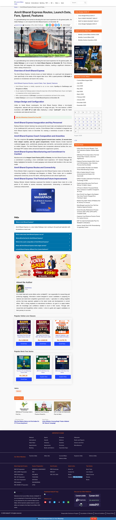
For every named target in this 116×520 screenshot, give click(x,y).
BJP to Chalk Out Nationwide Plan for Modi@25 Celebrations (88, 221)
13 (87, 122)
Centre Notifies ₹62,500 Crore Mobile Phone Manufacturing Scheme (87, 168)
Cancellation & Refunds (86, 513)
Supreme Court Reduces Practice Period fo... (42, 413)
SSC (33, 472)
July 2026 (79, 83)
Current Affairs (63, 455)
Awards (46, 440)
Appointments (32, 445)
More (56, 3)
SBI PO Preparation (19, 469)
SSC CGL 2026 (54, 474)
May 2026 (80, 88)
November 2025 (81, 105)
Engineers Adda (78, 455)
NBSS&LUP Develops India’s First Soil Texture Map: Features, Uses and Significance (88, 156)
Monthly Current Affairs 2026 (86, 37)
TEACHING (35, 477)
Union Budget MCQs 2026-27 (86, 15)
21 (91, 125)
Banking (42, 3)
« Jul (75, 140)
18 (79, 125)
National (27, 3)
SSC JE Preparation (19, 477)
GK (51, 3)
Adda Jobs (47, 455)
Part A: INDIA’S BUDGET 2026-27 (87, 18)
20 (87, 125)
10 (75, 122)
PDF (47, 3)
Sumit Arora (19, 25)
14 (91, 122)
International (35, 3)
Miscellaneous (78, 445)
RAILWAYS (35, 474)
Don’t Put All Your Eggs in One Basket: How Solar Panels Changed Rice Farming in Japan (88, 196)
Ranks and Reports (79, 440)
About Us (70, 469)
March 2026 (80, 94)
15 (95, 122)
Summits (61, 442)
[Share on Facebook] (56, 25)
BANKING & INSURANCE (38, 469)
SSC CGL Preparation (20, 479)
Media (69, 474)
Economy (61, 445)
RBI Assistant (17, 482)
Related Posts (19, 398)
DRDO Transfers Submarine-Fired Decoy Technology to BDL (88, 179)
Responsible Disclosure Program (70, 513)
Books (87, 479)
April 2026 (80, 91)
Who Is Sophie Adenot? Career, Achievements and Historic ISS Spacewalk (86, 174)
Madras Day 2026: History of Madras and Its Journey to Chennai (88, 201)
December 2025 (81, 102)
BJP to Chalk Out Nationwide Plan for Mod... (62, 413)
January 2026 (81, 99)
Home (16, 7)
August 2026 (84, 80)
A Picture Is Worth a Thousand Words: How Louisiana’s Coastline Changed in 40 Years (88, 189)
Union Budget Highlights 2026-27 (87, 24)
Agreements (47, 445)
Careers (75, 477)
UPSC (33, 484)
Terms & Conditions (100, 513)
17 (75, 125)
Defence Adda (63, 458)
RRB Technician (54, 469)
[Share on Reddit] (53, 25)
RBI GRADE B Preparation (21, 484)
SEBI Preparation (18, 474)
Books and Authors (49, 447)
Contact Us (71, 472)
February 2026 (81, 97)
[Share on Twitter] (58, 25)
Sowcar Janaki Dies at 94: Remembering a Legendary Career (88, 226)
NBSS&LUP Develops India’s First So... (24, 413)
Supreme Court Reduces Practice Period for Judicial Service (88, 217)
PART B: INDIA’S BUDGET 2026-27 (88, 21)
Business (61, 437)
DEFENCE (35, 479)
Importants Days (63, 447)
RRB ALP (52, 472)
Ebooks (88, 477)
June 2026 (80, 86)
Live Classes (89, 472)
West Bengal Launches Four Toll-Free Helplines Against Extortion (87, 206)
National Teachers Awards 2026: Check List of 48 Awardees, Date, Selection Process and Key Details (88, 163)
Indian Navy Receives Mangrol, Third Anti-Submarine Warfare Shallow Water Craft (88, 150)
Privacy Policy (110, 513)
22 (95, 125)
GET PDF (93, 518)
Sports (46, 437)
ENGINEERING (36, 482)
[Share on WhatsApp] (47, 25)
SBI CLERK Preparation (20, 472)
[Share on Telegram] (50, 25)
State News (32, 442)
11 (79, 122)
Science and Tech (79, 442)
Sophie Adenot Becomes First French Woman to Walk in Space (87, 184)
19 (83, 125)
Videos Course (90, 474)
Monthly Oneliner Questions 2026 (87, 40)
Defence (61, 440)
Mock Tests (89, 469)
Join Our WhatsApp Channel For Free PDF (28, 117)
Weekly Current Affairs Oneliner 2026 (88, 34)
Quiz (62, 3)
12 (83, 122)
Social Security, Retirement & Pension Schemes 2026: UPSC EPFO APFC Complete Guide (87, 211)
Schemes (46, 442)
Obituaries (77, 437)
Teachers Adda (33, 455)
